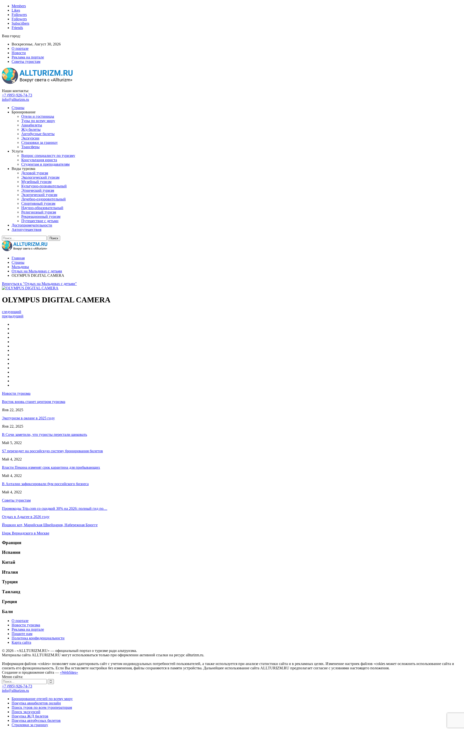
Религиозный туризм (38, 212)
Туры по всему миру (38, 121)
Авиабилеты (31, 125)
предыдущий (12, 316)
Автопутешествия (26, 229)
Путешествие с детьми (39, 221)
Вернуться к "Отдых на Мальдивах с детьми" (39, 284)
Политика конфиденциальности (38, 638)
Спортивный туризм (38, 203)
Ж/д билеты (31, 129)
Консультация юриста (39, 160)
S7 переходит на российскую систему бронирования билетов (52, 451)
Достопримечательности (32, 225)
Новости (19, 53)
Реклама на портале (28, 57)
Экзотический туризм (39, 195)
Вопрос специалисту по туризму (48, 156)
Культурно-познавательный (44, 186)
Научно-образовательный (42, 208)
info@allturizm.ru (15, 99)
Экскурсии (30, 138)
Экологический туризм (40, 177)
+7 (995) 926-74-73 (17, 95)
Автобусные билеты (38, 134)
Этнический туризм (37, 190)
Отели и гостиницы (37, 116)
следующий (11, 312)
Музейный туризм (36, 182)
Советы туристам (26, 61)
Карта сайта (21, 642)
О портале (20, 48)
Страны (18, 108)
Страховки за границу (39, 142)
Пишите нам (22, 634)
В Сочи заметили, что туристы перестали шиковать (44, 434)
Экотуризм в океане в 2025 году (28, 418)
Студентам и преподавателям (45, 164)
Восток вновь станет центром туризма (33, 402)
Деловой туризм (34, 173)
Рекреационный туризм (40, 216)
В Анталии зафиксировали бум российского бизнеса (45, 484)
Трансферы (30, 147)
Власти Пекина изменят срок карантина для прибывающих (51, 467)
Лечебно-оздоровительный (43, 199)
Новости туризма (26, 625)
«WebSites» (69, 672)
